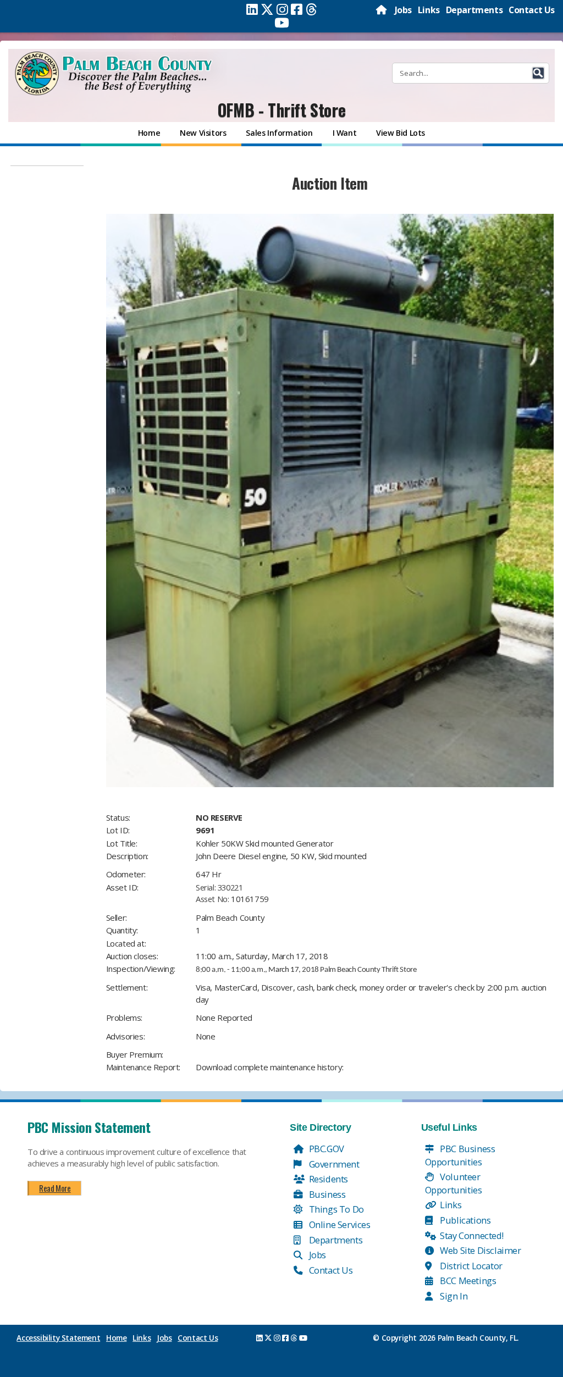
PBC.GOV (325, 1148)
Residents (327, 1179)
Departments (474, 10)
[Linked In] (252, 9)
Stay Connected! (471, 1235)
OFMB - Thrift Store (281, 109)
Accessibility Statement (58, 1338)
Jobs (403, 10)
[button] (538, 73)
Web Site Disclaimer (479, 1250)
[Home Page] (382, 10)
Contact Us (532, 10)
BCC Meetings (467, 1280)
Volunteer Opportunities (453, 1183)
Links (429, 10)
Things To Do (335, 1209)
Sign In (453, 1296)
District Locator (470, 1265)
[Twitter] (267, 9)
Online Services (339, 1224)
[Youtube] (281, 22)
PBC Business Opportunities (460, 1155)
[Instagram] (282, 9)
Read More (54, 1188)
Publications (464, 1220)
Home (116, 1338)
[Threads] (311, 9)
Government (333, 1164)
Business (326, 1194)
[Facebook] (296, 9)
